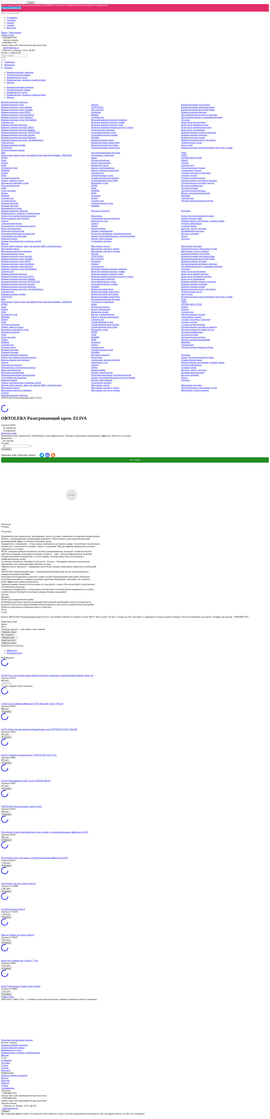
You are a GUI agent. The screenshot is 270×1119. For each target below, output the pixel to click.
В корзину (6, 449)
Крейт (94, 158)
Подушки (185, 211)
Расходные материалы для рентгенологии (111, 233)
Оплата (10, 22)
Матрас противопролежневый (195, 193)
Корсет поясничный (100, 163)
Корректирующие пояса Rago (105, 142)
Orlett (3, 165)
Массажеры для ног (100, 246)
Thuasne (185, 163)
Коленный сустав (99, 183)
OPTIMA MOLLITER (191, 158)
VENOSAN (6, 147)
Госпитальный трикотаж (103, 130)
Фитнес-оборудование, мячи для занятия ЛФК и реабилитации (31, 246)
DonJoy (4, 163)
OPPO (184, 155)
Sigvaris (94, 104)
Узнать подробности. (11, 8)
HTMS (4, 158)
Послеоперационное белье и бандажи (199, 115)
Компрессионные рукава (193, 137)
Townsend (95, 195)
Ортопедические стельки (193, 168)
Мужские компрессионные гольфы (108, 122)
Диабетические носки (191, 142)
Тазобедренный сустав (102, 175)
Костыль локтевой (190, 233)
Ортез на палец (8, 190)
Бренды (4, 1078)
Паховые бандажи (9, 203)
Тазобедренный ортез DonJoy (105, 178)
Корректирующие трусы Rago (195, 104)
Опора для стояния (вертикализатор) (18, 216)
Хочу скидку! (135, 460)
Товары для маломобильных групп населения (113, 236)
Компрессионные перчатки (194, 135)
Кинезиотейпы (98, 228)
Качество (5, 1080)
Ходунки (185, 238)
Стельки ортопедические (193, 178)
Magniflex (185, 195)
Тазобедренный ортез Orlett (104, 180)
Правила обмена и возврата (14, 1075)
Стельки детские (189, 175)
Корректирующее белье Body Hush (197, 110)
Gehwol (94, 223)
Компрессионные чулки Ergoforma (17, 115)
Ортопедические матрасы (193, 190)
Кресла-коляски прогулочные (15, 218)
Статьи (4, 1085)
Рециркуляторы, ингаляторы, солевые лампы (202, 221)
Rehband (5, 195)
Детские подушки (189, 188)
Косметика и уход (99, 221)
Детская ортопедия (10, 178)
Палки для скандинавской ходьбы (197, 216)
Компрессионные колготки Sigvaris (18, 135)
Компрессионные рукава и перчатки (198, 132)
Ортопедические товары (18, 75)
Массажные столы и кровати (195, 251)
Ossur (3, 160)
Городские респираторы (12, 231)
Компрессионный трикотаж (20, 72)
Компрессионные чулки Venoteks (17, 110)
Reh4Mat (5, 170)
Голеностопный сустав (102, 203)
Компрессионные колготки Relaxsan (18, 137)
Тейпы (94, 226)
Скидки (10, 25)
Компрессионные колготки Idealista (18, 130)
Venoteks (95, 137)
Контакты (11, 28)
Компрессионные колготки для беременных (22, 140)
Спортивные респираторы (13, 236)
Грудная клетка (8, 201)
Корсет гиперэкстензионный (105, 170)
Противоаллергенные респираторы (18, 233)
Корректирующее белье (102, 140)
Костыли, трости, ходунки (193, 228)
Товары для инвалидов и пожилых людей (21, 241)
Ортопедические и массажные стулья (199, 249)
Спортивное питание (101, 241)
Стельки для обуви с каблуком (195, 173)
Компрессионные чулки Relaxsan (17, 117)
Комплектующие (9, 238)
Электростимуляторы (11, 223)
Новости (5, 1083)
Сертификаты (7, 1088)
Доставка (11, 20)
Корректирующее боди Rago (104, 145)
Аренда (4, 221)
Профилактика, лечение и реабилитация (26, 80)
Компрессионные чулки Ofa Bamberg (19, 120)
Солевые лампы (188, 226)
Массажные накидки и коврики (16, 251)
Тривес (4, 193)
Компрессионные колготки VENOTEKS (20, 132)
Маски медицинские (11, 228)
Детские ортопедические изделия (197, 201)
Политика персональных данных (17, 1040)
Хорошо (5, 1111)
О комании (12, 17)
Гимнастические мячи (191, 218)
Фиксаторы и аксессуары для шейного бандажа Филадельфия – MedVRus (36, 155)
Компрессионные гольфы (13, 145)
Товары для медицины (102, 231)
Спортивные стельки (191, 170)
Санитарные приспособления (105, 218)
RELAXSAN (97, 110)
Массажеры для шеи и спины (105, 249)
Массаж (10, 82)
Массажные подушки (191, 246)
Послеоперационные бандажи (105, 152)
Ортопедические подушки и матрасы (199, 180)
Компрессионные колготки (14, 125)
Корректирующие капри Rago (105, 147)
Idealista (94, 115)
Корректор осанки (100, 165)
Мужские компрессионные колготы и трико (112, 127)
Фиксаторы (96, 216)
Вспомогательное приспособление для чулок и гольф (206, 147)
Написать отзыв (8, 433)
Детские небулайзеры (191, 223)
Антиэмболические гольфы (104, 135)
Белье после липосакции (193, 130)
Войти (4, 32)
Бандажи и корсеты (100, 211)
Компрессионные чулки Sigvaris (16, 107)
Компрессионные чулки (12, 104)
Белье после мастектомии (193, 122)
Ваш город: (10, 13)
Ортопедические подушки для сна (197, 183)
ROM (93, 193)
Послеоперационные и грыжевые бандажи (201, 117)
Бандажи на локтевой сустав (15, 183)
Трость (184, 236)
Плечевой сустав (9, 168)
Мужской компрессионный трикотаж (109, 120)
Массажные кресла (10, 249)
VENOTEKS (97, 107)
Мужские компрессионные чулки (107, 125)
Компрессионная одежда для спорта (198, 140)
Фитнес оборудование (101, 238)
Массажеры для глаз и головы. (105, 251)
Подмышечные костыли (192, 231)
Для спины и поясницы (102, 155)
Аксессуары (187, 145)
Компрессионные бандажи (194, 112)
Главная (5, 393)
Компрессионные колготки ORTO (17, 127)
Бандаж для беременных (102, 168)
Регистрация (15, 32)
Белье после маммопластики (194, 125)
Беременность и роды (17, 77)
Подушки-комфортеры (192, 185)
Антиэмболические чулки (103, 132)
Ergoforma (96, 112)
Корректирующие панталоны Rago (198, 107)
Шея (3, 152)
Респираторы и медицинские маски (18, 226)
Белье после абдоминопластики (196, 127)
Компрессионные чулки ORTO (16, 112)
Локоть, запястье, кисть (12, 180)
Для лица (185, 120)
